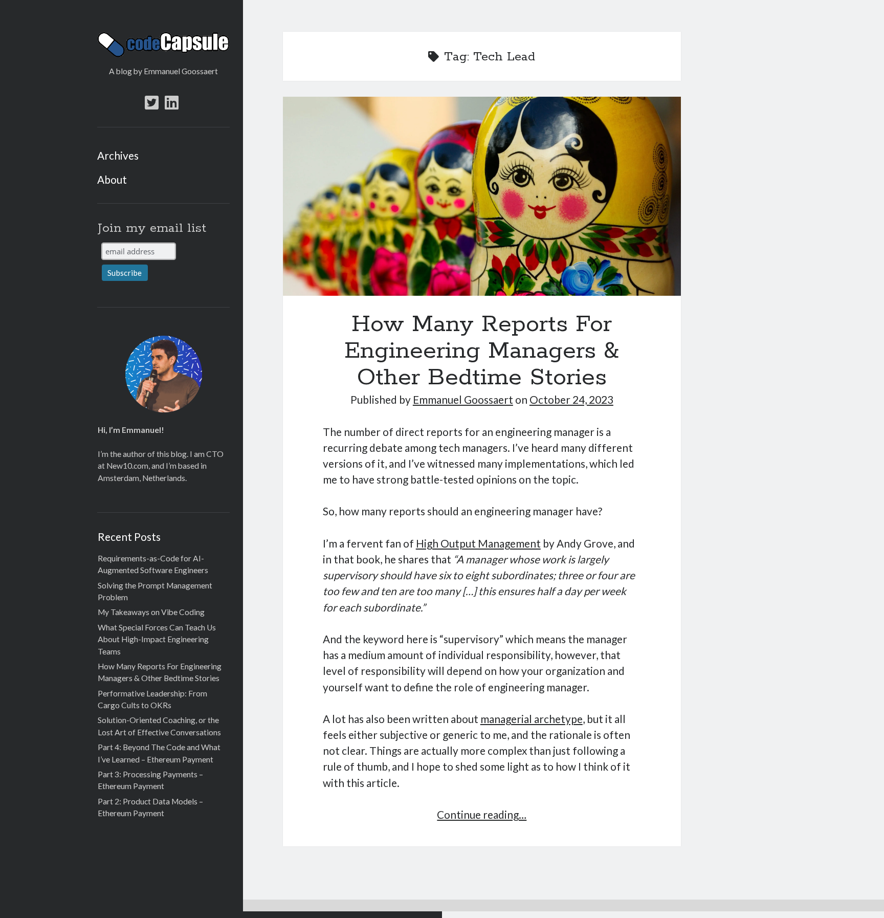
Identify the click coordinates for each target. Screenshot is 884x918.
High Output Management (478, 543)
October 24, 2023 (571, 399)
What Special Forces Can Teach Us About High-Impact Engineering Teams (157, 639)
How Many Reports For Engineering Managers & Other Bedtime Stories (482, 196)
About (112, 179)
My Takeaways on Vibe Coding (151, 612)
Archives (118, 155)
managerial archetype (531, 718)
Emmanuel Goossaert (463, 399)
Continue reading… (481, 814)
